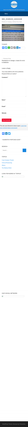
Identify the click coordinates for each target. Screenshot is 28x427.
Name (4, 100)
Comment (5, 77)
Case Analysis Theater (8, 160)
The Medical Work (6, 168)
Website (4, 113)
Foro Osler (19, 21)
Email (4, 106)
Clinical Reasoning (7, 162)
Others (3, 165)
